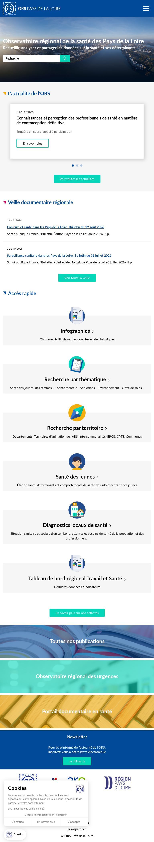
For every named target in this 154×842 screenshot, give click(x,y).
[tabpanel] (77, 131)
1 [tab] (73, 165)
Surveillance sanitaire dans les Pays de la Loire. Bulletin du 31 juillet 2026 (59, 255)
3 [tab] (81, 165)
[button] (15, 834)
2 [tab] (77, 165)
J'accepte (74, 821)
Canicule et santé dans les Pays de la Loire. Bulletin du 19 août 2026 (55, 227)
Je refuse (18, 821)
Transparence (77, 829)
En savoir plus (32, 143)
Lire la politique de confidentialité (26, 808)
